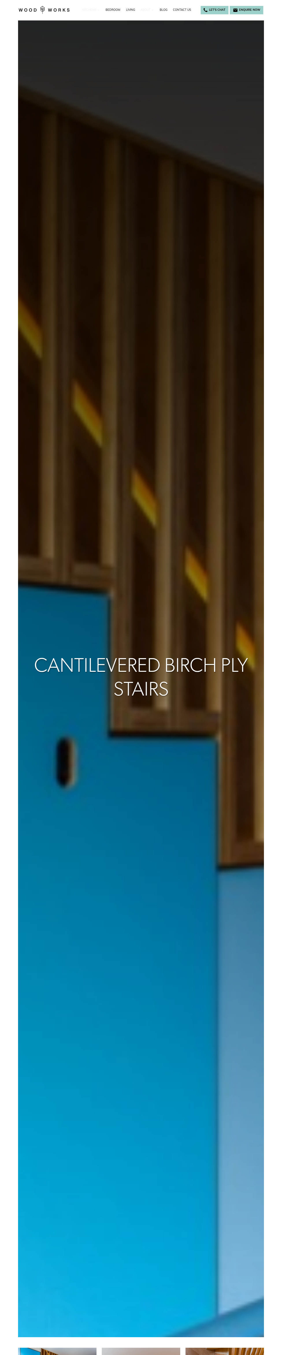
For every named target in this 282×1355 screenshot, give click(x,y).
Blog (163, 10)
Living (130, 10)
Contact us (182, 10)
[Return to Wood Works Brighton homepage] (44, 10)
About (145, 10)
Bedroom (113, 10)
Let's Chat (217, 10)
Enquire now (249, 10)
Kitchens (89, 10)
